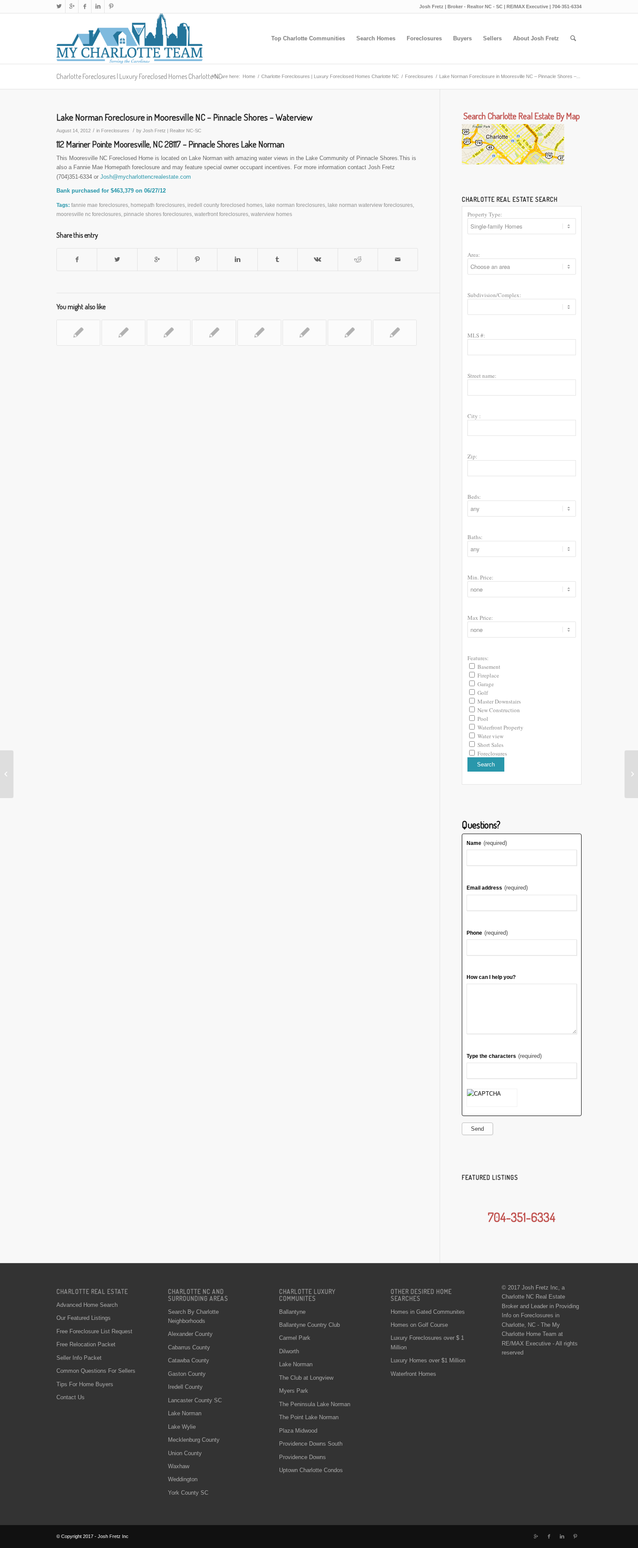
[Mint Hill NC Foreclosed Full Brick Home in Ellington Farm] (304, 333)
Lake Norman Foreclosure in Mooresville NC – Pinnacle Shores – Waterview (184, 117)
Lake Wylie (182, 1427)
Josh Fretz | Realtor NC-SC (172, 130)
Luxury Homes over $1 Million (428, 1360)
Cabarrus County (189, 1347)
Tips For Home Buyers (84, 1384)
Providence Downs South (310, 1443)
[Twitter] (59, 6)
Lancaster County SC (195, 1400)
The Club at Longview (306, 1378)
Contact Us (70, 1397)
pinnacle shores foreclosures (158, 214)
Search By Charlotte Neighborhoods (193, 1316)
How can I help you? (491, 977)
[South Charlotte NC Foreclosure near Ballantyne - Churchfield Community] (395, 333)
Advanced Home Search (87, 1305)
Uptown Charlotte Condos (311, 1470)
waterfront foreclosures (221, 214)
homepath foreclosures (158, 205)
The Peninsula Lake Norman (314, 1404)
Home (249, 76)
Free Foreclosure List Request (94, 1331)
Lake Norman (184, 1413)
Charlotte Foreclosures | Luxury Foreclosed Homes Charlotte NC (139, 76)
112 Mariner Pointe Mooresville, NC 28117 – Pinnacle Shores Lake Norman (170, 144)
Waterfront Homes (413, 1374)
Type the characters (504, 1056)
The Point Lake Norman (309, 1417)
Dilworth (289, 1351)
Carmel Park (294, 1338)
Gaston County (187, 1374)
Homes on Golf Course (419, 1325)
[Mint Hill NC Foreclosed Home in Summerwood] (350, 333)
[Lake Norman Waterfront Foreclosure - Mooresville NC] (169, 333)
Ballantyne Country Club (309, 1325)
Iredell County (185, 1387)
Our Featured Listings (83, 1318)
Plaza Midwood (298, 1430)
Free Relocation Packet (85, 1344)
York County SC (188, 1492)
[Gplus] (72, 6)
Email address (497, 887)
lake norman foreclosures (295, 205)
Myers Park (293, 1391)
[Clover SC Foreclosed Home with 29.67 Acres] (214, 333)
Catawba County (188, 1360)
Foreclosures (419, 76)
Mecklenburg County (194, 1440)
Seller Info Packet (79, 1358)
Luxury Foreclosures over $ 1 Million (427, 1342)
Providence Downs (302, 1457)
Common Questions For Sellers (95, 1371)
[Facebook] (85, 6)
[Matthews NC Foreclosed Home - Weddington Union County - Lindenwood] (259, 333)
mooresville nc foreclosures (88, 214)
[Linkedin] (98, 6)
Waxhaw (178, 1466)
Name (487, 843)
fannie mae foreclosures (99, 205)
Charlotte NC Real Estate (533, 1296)
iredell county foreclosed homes (225, 205)
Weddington (182, 1479)
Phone (487, 932)
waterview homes (271, 214)
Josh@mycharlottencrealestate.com (145, 176)
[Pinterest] (111, 6)
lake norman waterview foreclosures (370, 205)
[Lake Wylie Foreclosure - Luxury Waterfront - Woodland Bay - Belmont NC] (123, 333)
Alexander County (190, 1334)
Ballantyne (292, 1312)
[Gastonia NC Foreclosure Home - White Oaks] (78, 333)
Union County (185, 1453)
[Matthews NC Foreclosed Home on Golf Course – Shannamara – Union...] (6, 774)
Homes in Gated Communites (428, 1312)
